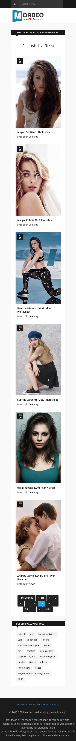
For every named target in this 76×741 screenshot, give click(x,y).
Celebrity (33, 137)
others (43, 662)
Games (47, 645)
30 (26, 609)
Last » (48, 609)
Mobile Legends (47, 656)
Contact (54, 704)
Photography (24, 668)
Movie (32, 584)
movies (21, 662)
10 (21, 603)
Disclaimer (42, 704)
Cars (20, 640)
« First (41, 598)
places (37, 668)
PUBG (20, 679)
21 (49, 603)
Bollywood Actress (47, 634)
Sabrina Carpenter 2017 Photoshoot (37, 399)
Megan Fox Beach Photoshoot (34, 132)
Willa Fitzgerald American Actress (36, 487)
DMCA (31, 704)
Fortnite (45, 640)
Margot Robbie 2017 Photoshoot (35, 220)
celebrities (32, 640)
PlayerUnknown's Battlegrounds (33, 673)
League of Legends (27, 656)
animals (22, 634)
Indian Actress (46, 651)
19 (34, 603)
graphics (31, 651)
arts (32, 634)
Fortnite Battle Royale (28, 645)
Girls (20, 651)
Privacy (21, 704)
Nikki (23, 137)
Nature (32, 662)
